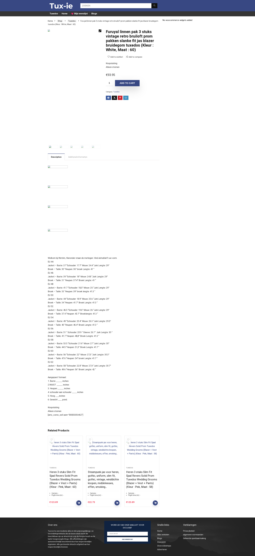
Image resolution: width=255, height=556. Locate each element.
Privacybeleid (188, 531)
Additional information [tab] (77, 157)
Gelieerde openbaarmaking (194, 538)
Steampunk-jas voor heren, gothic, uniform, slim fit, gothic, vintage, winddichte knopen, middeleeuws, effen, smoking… (103, 479)
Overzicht (161, 542)
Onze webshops (164, 546)
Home (64, 13)
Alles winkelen (163, 535)
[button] (100, 30)
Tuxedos (54, 13)
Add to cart (127, 83)
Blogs (94, 13)
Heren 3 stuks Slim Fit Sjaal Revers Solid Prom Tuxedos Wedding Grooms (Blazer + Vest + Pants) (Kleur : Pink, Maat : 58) (141, 479)
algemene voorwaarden (193, 535)
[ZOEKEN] (154, 5)
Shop (60, 21)
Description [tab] (56, 157)
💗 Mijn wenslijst (79, 13)
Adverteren (162, 549)
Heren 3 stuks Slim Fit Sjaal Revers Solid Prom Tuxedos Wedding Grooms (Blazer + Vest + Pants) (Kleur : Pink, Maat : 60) (65, 479)
